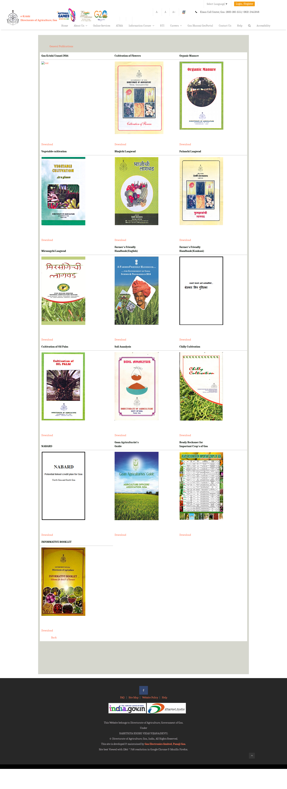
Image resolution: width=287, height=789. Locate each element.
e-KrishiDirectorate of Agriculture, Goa (38, 18)
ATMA (119, 25)
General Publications (61, 46)
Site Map (133, 697)
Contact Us (225, 25)
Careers (174, 25)
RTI (162, 25)
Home (64, 25)
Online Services (101, 25)
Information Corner (140, 25)
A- (157, 12)
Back (54, 637)
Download (47, 144)
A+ (174, 12)
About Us (79, 25)
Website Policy (150, 697)
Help (239, 25)
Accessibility (263, 25)
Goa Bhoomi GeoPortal (200, 25)
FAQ (122, 697)
